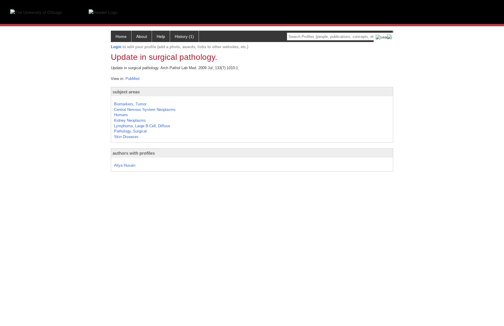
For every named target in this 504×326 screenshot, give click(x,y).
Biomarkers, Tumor (130, 104)
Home (121, 36)
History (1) (184, 36)
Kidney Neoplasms (130, 120)
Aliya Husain (124, 165)
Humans (121, 115)
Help (161, 36)
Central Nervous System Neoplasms (145, 109)
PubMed (132, 78)
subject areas (126, 91)
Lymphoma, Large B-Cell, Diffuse (142, 126)
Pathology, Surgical (130, 131)
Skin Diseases (126, 137)
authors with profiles (134, 153)
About (141, 36)
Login (116, 47)
